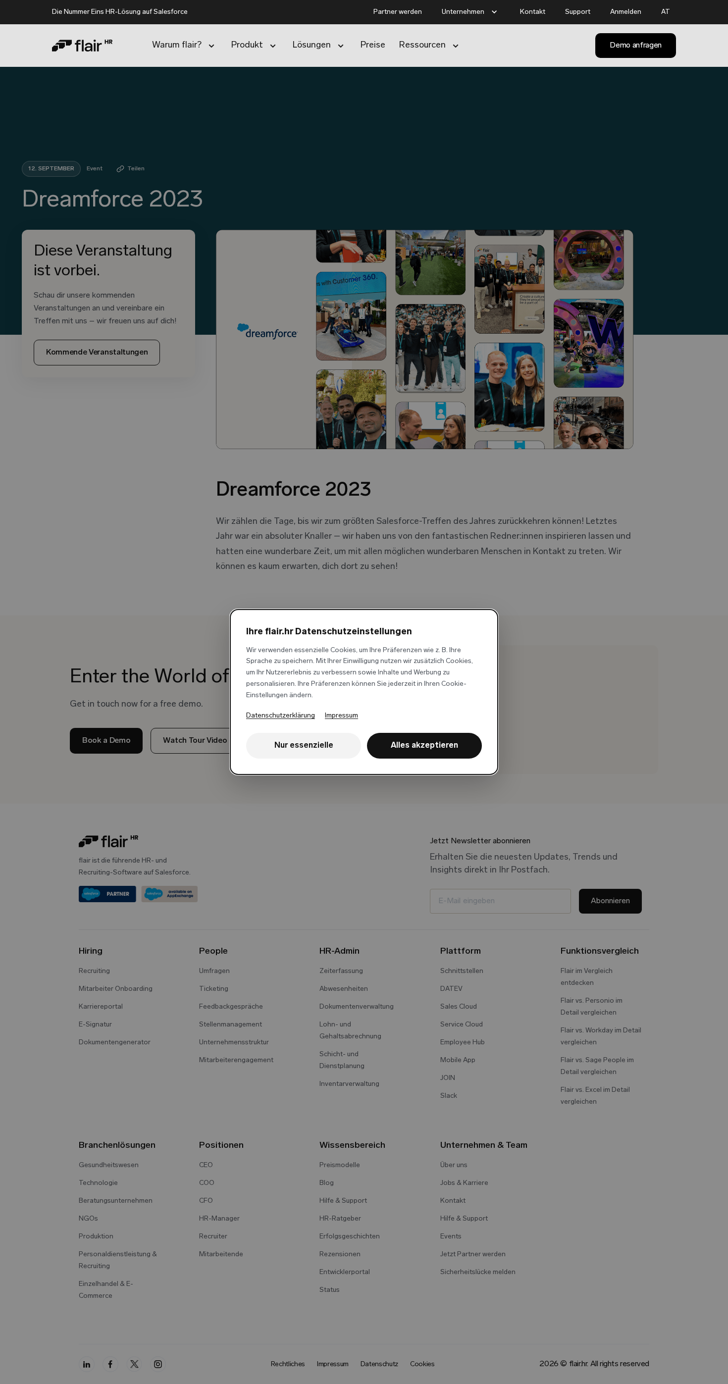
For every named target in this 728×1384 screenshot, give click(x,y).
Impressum (341, 715)
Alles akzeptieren (424, 746)
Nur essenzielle (303, 746)
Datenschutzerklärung (280, 715)
